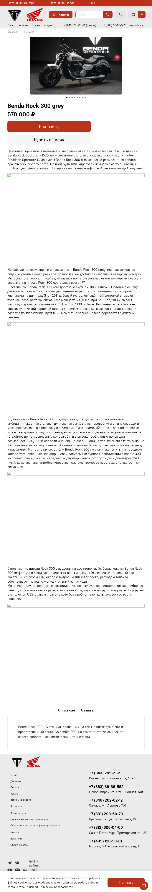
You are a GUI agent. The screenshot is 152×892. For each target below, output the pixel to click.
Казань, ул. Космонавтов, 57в (111, 778)
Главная (12, 31)
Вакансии (16, 838)
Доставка (22, 25)
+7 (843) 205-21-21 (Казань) (79, 25)
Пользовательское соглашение (29, 819)
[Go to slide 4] (74, 97)
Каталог (64, 14)
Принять (126, 882)
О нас (10, 25)
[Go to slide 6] (79, 97)
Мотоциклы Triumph (20, 3)
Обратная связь (19, 845)
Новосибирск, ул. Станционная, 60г (116, 792)
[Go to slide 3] (72, 97)
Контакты (16, 806)
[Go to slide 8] (85, 97)
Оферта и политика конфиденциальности (35, 825)
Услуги (48, 25)
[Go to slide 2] (69, 97)
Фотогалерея (18, 813)
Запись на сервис (20, 799)
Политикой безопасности (56, 887)
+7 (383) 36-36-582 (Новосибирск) (123, 25)
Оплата (36, 25)
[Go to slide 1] (66, 97)
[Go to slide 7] (82, 97)
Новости (15, 832)
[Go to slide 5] (77, 97)
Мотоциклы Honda (61, 3)
